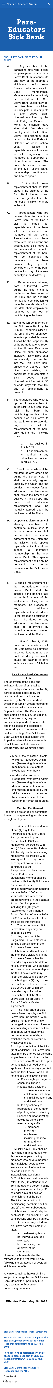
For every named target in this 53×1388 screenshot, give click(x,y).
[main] (26, 29)
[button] (3, 4)
